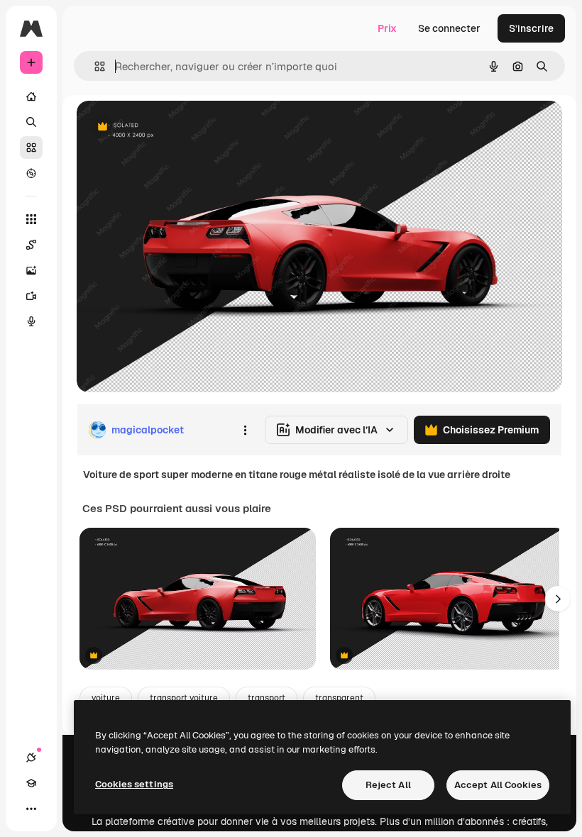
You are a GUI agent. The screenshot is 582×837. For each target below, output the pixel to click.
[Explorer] (31, 173)
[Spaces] (31, 244)
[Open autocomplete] (94, 66)
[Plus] (31, 808)
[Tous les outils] (31, 219)
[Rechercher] (31, 122)
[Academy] (31, 783)
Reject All (388, 785)
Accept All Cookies (498, 785)
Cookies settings (134, 784)
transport (266, 698)
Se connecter (449, 28)
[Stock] (31, 147)
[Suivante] (558, 599)
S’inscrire (531, 28)
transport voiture (184, 698)
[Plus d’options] (245, 430)
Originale (170, 127)
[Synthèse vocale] (31, 321)
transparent (339, 698)
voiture (106, 698)
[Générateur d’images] (31, 270)
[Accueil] (31, 96)
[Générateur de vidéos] (31, 295)
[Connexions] (31, 757)
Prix (387, 28)
